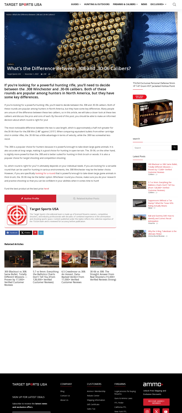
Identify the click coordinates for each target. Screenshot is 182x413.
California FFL (120, 407)
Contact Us (65, 395)
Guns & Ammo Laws (123, 398)
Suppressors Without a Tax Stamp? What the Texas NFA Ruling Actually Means (160, 203)
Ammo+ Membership (96, 391)
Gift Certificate (93, 404)
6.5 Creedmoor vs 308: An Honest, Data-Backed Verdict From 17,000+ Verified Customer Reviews (74, 277)
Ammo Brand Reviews (156, 236)
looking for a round (45, 173)
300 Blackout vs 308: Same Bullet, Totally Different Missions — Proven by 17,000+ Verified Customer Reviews (15, 278)
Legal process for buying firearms (125, 392)
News (144, 4)
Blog (62, 391)
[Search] (175, 147)
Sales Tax (91, 409)
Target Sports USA (14, 74)
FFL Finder (119, 402)
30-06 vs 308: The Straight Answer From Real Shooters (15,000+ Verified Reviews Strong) (103, 275)
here (46, 188)
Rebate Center (93, 395)
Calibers (11, 64)
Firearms (151, 223)
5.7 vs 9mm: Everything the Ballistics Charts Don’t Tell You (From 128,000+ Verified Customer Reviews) (46, 277)
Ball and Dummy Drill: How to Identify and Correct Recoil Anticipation (161, 218)
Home (8, 14)
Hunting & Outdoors (97, 4)
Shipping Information (96, 400)
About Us (64, 400)
